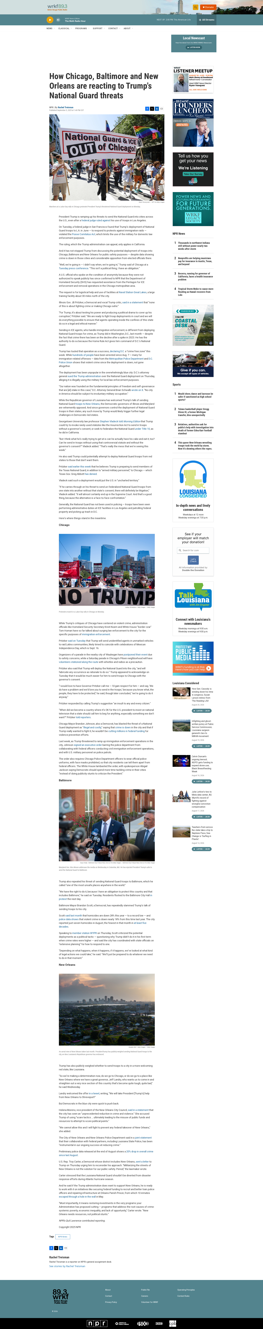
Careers (144, 1296)
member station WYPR (84, 933)
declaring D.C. (117, 351)
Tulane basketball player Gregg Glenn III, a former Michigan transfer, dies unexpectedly (193, 412)
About (127, 28)
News (49, 28)
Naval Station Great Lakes (133, 292)
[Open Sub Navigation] (54, 28)
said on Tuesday (77, 640)
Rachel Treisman (65, 107)
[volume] (58, 20)
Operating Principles (186, 1290)
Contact (113, 28)
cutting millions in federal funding (126, 731)
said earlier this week (79, 466)
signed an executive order (88, 745)
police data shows (69, 919)
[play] (50, 19)
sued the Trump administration (84, 376)
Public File (145, 1290)
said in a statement (132, 302)
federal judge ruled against (96, 220)
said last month (74, 915)
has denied (91, 474)
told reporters (83, 717)
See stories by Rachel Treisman (67, 1266)
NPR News (62, 1237)
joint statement (143, 1137)
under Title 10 (142, 428)
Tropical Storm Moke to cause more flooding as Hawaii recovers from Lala (195, 291)
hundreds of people (83, 355)
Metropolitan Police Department (126, 358)
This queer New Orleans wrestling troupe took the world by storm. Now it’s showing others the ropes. (195, 445)
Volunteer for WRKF (149, 1302)
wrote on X (137, 390)
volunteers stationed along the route (78, 662)
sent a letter (142, 1161)
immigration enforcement (96, 634)
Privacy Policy (111, 1302)
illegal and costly (92, 727)
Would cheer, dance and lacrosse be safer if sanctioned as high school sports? (195, 396)
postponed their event (136, 654)
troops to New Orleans (87, 403)
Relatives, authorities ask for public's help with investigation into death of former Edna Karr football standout (196, 429)
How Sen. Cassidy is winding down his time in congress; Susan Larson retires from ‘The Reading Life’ (202, 695)
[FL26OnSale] (193, 123)
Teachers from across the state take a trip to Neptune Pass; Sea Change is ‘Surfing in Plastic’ (202, 833)
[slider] (62, 19)
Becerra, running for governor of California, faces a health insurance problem (195, 276)
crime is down (123, 727)
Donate (209, 7)
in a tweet (94, 1093)
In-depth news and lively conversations (193, 507)
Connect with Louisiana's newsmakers (193, 621)
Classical (63, 28)
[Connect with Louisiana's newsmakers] (193, 597)
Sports (177, 384)
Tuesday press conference (73, 268)
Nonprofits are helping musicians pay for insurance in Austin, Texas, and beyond (195, 261)
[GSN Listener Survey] (193, 169)
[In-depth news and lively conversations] (193, 479)
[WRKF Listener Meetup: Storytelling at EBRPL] (193, 79)
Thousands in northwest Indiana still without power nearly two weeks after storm (194, 245)
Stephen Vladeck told (120, 421)
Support (97, 28)
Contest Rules (183, 1296)
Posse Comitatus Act (83, 234)
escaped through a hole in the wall (77, 1196)
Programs (81, 28)
